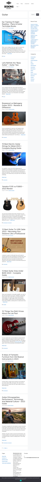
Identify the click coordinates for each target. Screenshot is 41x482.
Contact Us (4, 457)
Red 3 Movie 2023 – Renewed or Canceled (35, 46)
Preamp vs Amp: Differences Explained (34, 36)
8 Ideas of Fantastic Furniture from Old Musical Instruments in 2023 (13, 357)
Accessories (27, 3)
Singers (32, 77)
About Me (4, 456)
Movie (32, 70)
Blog (31, 62)
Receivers (33, 75)
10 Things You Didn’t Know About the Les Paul (13, 312)
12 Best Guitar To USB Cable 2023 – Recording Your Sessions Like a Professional (13, 231)
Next (5, 448)
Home (18, 3)
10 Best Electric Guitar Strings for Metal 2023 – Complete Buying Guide (12, 146)
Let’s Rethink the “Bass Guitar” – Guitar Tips (11, 64)
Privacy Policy (5, 461)
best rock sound (18, 341)
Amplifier (4, 304)
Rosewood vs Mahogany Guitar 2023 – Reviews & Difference (12, 105)
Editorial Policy (5, 459)
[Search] (37, 14)
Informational (5, 222)
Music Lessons (34, 73)
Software (32, 79)
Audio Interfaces (34, 60)
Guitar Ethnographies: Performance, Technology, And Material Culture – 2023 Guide (13, 400)
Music (22, 3)
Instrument (5, 137)
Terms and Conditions (6, 463)
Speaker (32, 80)
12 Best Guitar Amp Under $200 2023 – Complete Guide (12, 273)
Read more (9, 53)
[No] (39, 479)
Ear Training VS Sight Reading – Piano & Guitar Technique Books (12, 24)
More (17, 6)
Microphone (33, 68)
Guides (32, 3)
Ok (20, 480)
